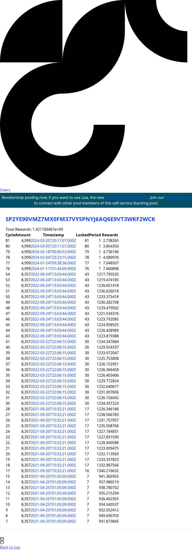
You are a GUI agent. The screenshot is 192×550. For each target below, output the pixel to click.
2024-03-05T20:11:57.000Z (53, 246)
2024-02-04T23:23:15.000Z (53, 257)
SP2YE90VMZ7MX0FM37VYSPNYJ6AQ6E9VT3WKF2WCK (80, 219)
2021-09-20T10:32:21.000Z (53, 409)
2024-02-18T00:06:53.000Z (53, 251)
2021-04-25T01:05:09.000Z (53, 476)
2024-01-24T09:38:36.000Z (53, 263)
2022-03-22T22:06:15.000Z (53, 341)
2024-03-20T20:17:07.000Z (53, 240)
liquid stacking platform (126, 197)
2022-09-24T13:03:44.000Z (53, 274)
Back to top (10, 547)
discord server (178, 197)
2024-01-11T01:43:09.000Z (53, 268)
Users (5, 190)
